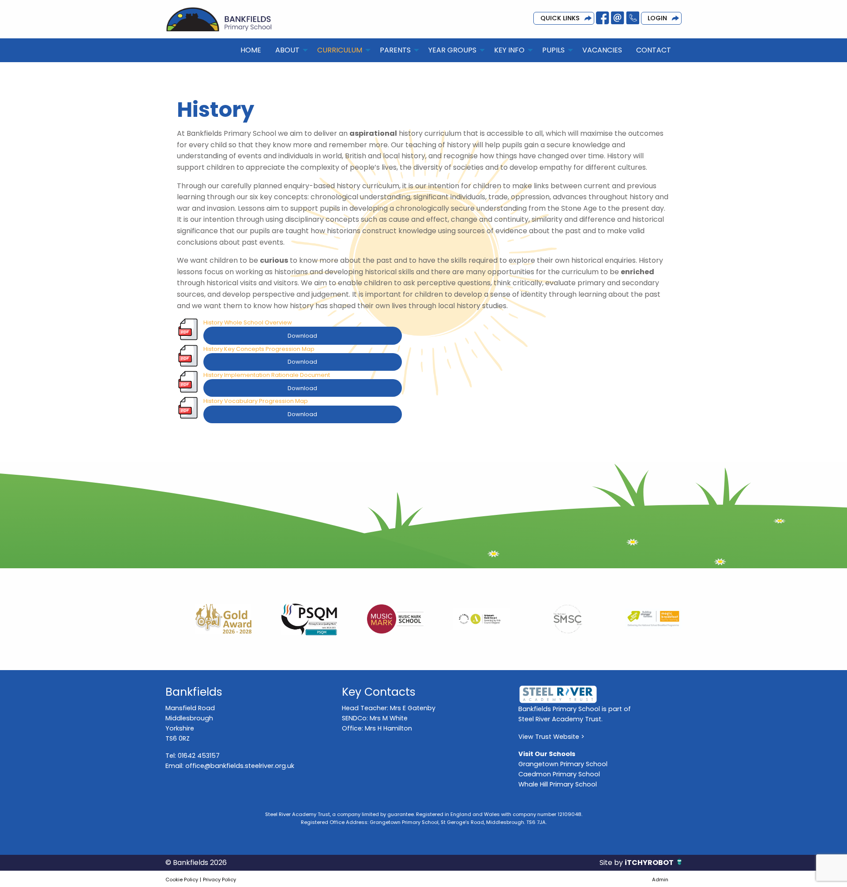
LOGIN (657, 18)
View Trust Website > (551, 736)
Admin (660, 879)
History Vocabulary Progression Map (255, 401)
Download (302, 335)
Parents (395, 50)
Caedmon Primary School (559, 774)
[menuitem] (250, 50)
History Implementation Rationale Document (266, 375)
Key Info (509, 50)
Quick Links (560, 18)
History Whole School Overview (247, 322)
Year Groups (452, 50)
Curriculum (339, 50)
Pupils (553, 50)
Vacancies (602, 50)
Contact (653, 50)
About (287, 50)
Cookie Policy (181, 879)
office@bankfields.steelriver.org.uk (239, 765)
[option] (208, 619)
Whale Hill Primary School (557, 784)
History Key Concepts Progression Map (259, 349)
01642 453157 (199, 755)
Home (250, 50)
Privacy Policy (219, 879)
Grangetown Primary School (562, 764)
